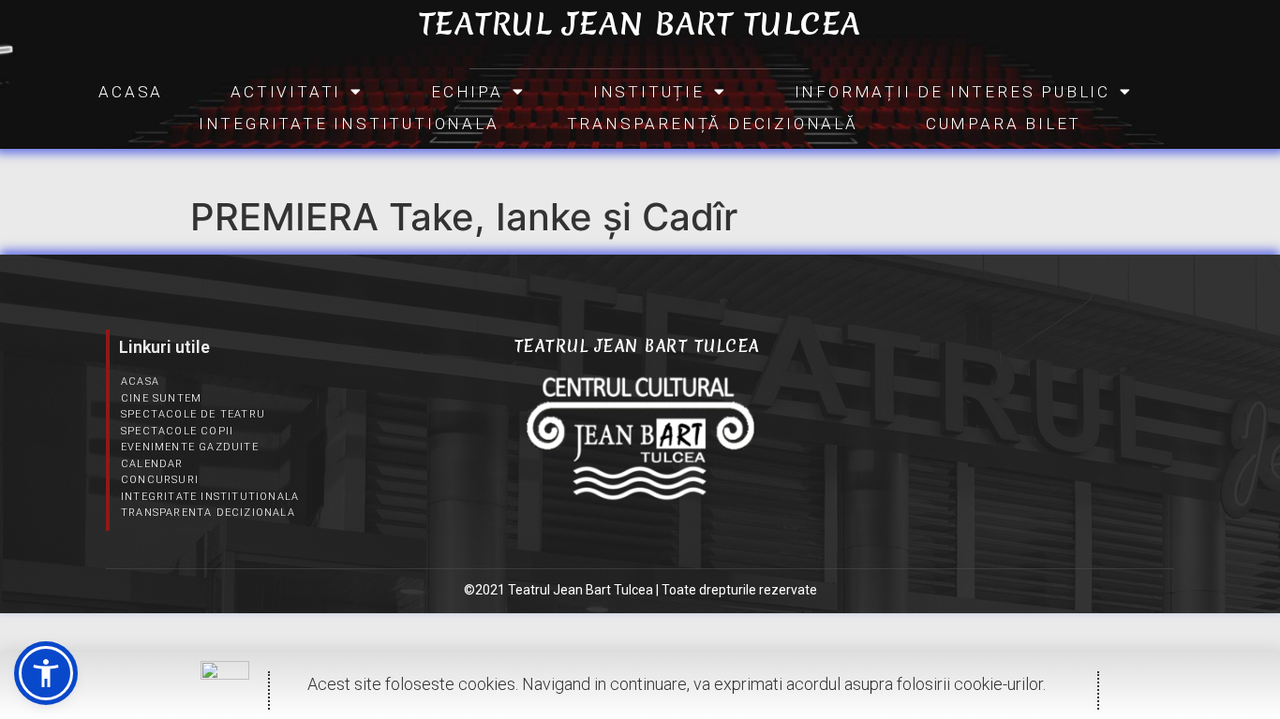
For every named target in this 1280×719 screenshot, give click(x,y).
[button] (46, 673)
